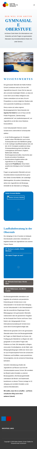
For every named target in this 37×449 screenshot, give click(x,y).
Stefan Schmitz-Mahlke (14, 177)
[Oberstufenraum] (18, 71)
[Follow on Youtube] (3, 418)
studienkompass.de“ (23, 118)
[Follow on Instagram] (9, 418)
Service (20, 41)
